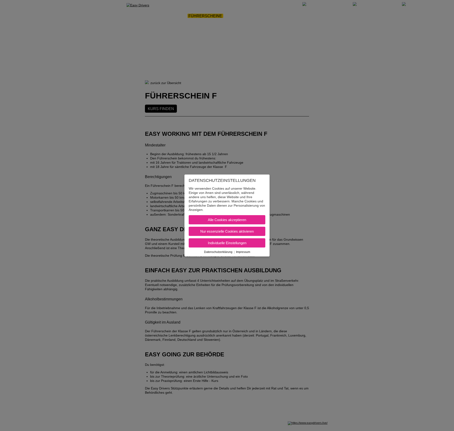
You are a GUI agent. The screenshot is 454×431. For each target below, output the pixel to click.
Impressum (243, 252)
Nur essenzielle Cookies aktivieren (227, 231)
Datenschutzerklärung (218, 252)
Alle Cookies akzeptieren (227, 220)
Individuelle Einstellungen (227, 243)
